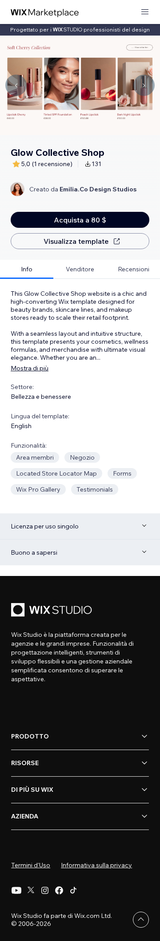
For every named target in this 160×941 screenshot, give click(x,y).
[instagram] (45, 890)
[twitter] (30, 890)
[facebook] (59, 890)
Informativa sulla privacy (96, 865)
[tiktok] (73, 890)
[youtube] (16, 890)
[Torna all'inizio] (141, 920)
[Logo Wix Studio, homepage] (53, 611)
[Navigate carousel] (16, 85)
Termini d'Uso (30, 865)
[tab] (26, 269)
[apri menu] (145, 12)
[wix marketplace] (45, 12)
